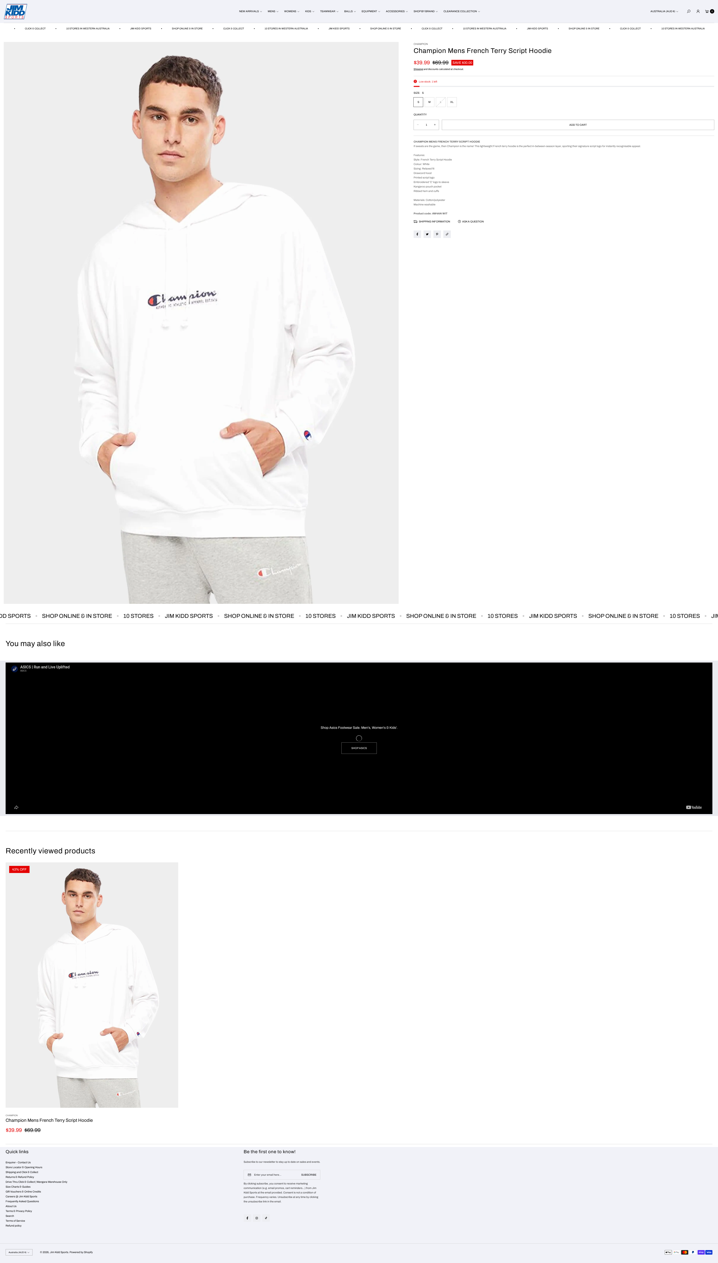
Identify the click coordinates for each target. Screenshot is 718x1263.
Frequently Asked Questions (22, 1201)
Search (10, 1216)
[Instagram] (256, 1218)
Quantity (420, 114)
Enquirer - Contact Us (18, 1162)
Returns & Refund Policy (20, 1177)
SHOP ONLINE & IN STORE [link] (126, 28)
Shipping (418, 69)
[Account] (698, 11)
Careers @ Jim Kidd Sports (21, 1196)
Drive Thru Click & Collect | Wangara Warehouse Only (36, 1182)
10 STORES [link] (88, 616)
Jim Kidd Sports (59, 1252)
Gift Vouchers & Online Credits (23, 1191)
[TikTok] (266, 1218)
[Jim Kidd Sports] (15, 11)
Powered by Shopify (81, 1252)
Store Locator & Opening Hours (24, 1167)
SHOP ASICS (359, 748)
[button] (250, 11)
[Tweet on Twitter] (427, 234)
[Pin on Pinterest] (437, 234)
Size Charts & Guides (18, 1186)
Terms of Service (15, 1220)
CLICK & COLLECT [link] (172, 28)
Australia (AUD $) (663, 11)
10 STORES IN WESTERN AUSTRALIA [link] (225, 28)
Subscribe (308, 1174)
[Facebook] (247, 1218)
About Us (11, 1206)
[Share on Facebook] (417, 234)
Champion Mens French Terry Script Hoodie (49, 1120)
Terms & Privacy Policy (19, 1211)
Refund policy (14, 1225)
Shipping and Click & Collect (22, 1172)
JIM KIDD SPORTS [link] (79, 28)
